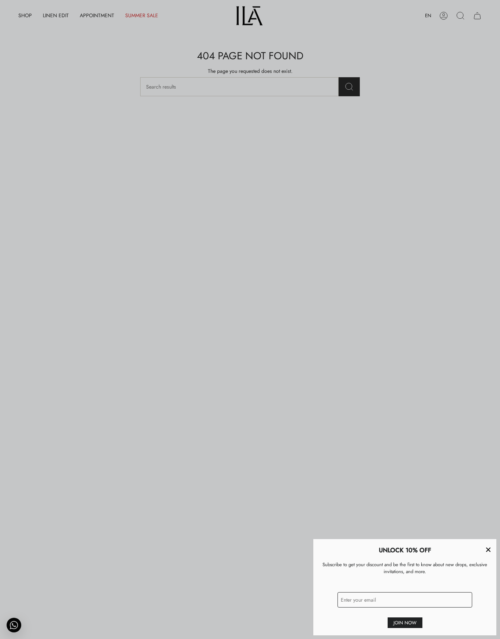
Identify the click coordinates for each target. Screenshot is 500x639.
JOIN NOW (405, 622)
